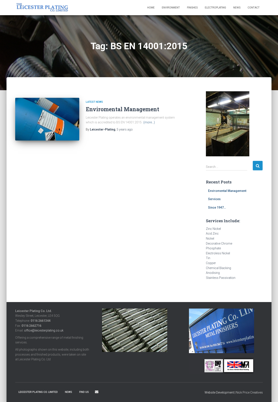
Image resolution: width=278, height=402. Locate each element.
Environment (171, 7)
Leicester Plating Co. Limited (38, 392)
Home (151, 7)
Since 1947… (217, 207)
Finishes (192, 7)
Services (214, 199)
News (236, 7)
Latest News (94, 101)
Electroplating (215, 7)
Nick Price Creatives (249, 392)
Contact (254, 7)
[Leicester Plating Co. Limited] (42, 7)
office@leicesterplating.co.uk (43, 330)
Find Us (84, 392)
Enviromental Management (122, 109)
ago (125, 129)
